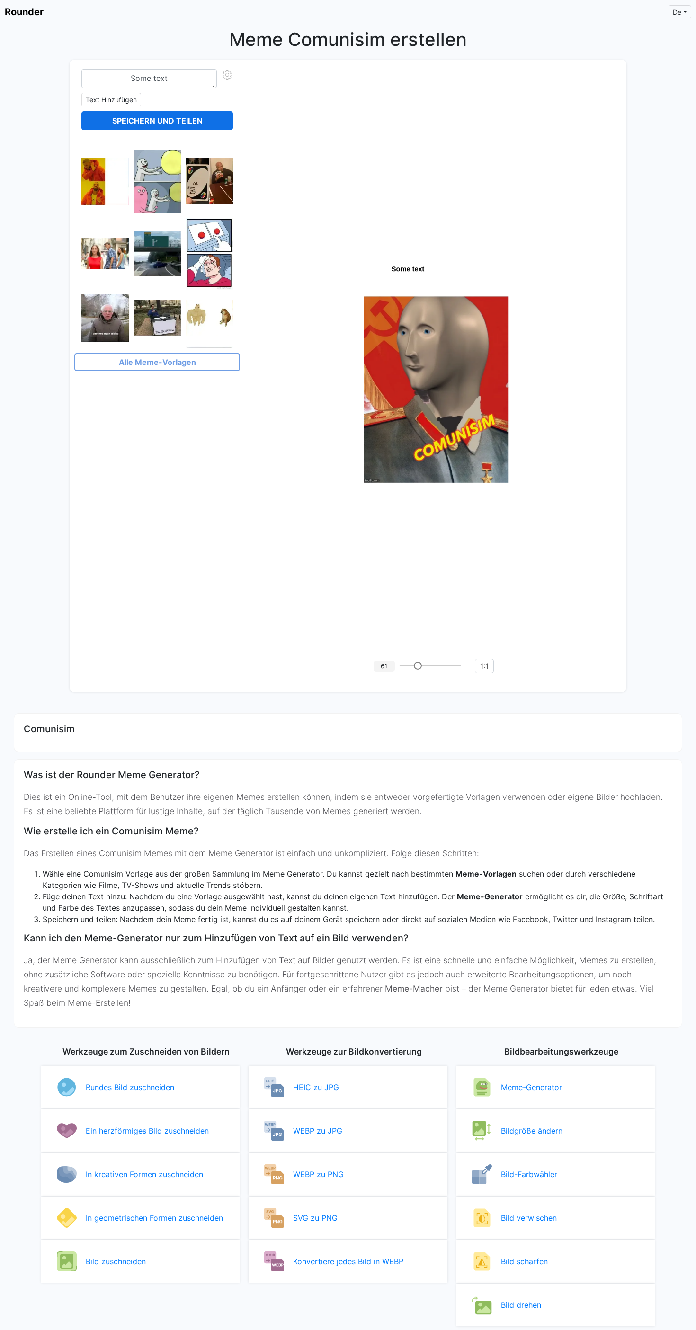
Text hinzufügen (111, 100)
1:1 (484, 666)
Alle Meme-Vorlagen (157, 362)
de (677, 12)
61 (384, 666)
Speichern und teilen (157, 120)
